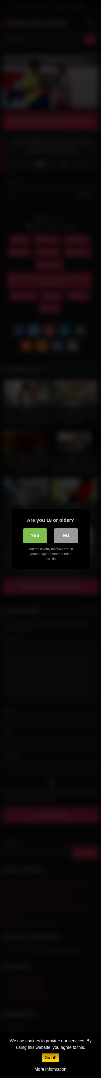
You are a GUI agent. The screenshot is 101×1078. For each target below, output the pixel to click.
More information (50, 1069)
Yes (35, 535)
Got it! (50, 1057)
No (66, 535)
